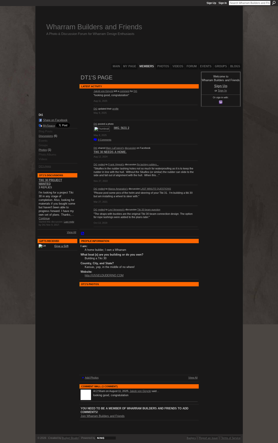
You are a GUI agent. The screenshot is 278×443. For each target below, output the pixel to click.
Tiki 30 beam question (148, 209)
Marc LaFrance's (115, 148)
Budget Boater (70, 438)
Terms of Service (231, 438)
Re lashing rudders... (148, 164)
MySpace (49, 125)
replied (101, 164)
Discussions (46, 136)
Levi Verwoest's (116, 209)
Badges (191, 438)
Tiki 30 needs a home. (110, 152)
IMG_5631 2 (121, 128)
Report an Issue (208, 438)
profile (115, 108)
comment (124, 91)
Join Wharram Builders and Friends (103, 416)
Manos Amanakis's (118, 188)
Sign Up (211, 3)
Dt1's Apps (45, 166)
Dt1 (135, 91)
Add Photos (92, 377)
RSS (83, 234)
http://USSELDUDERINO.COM (104, 275)
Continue (44, 218)
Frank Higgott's (116, 164)
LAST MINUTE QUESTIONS (156, 188)
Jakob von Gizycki (103, 91)
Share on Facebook (55, 120)
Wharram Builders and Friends (94, 27)
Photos (43, 149)
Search (274, 3)
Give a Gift (61, 246)
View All (71, 232)
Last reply (69, 221)
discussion (130, 148)
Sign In (222, 3)
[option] (139, 330)
